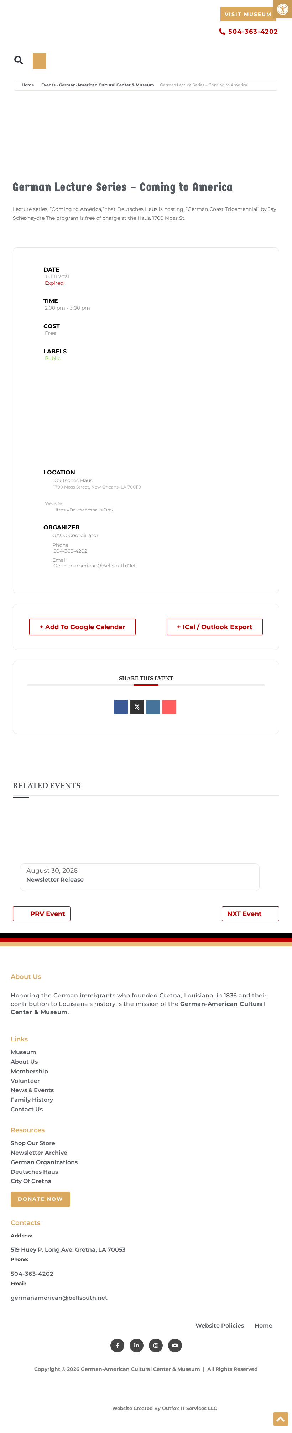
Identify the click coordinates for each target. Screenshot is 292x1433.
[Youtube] (175, 1345)
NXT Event (244, 913)
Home (28, 85)
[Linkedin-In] (137, 1345)
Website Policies (219, 1325)
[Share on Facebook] (121, 707)
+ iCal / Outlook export (214, 627)
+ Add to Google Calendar (82, 627)
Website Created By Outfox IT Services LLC (164, 1408)
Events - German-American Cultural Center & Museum (97, 85)
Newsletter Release (55, 879)
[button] (282, 9)
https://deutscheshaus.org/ (83, 509)
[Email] (169, 707)
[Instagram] (156, 1345)
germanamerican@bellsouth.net (94, 565)
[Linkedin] (153, 707)
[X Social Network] (137, 707)
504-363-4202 (70, 551)
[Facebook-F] (117, 1345)
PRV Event (47, 913)
